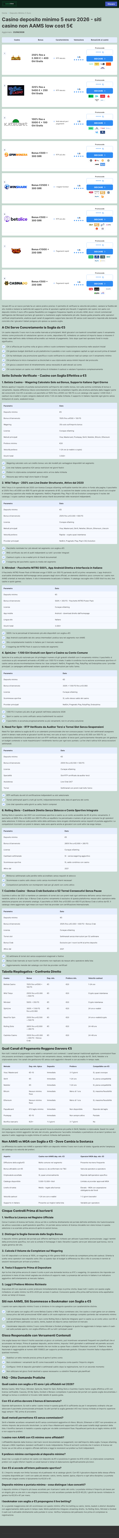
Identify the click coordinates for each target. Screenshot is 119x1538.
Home (4, 13)
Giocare (111, 4)
